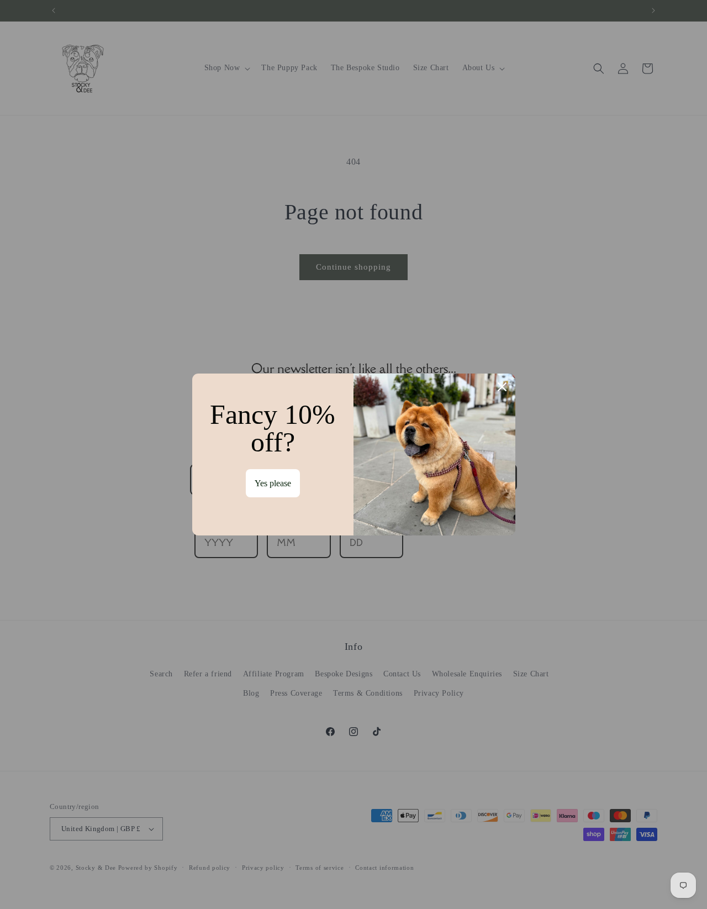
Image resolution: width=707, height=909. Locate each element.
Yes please (272, 483)
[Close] (502, 387)
